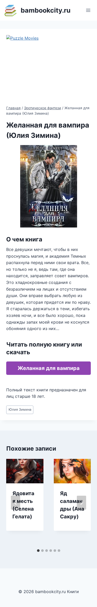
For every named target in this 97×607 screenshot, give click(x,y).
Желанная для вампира (49, 368)
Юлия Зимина (20, 409)
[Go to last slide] (15, 503)
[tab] (38, 550)
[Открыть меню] (88, 10)
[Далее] (81, 503)
